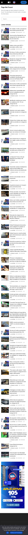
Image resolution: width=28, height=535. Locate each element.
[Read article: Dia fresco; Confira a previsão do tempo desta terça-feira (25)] (5, 54)
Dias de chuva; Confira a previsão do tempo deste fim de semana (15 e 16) (18, 426)
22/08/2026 (22, 105)
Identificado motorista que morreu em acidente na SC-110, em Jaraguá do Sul (18, 101)
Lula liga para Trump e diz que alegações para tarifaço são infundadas (17, 158)
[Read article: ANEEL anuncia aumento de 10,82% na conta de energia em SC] (5, 324)
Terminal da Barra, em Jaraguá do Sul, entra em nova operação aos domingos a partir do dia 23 (18, 287)
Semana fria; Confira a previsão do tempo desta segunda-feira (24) (18, 84)
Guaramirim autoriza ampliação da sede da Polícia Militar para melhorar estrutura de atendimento (18, 168)
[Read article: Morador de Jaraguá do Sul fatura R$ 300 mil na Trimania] (5, 61)
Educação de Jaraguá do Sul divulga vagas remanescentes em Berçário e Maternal (18, 216)
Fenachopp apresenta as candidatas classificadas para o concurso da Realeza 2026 (17, 77)
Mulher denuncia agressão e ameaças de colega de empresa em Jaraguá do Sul (17, 401)
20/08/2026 (22, 210)
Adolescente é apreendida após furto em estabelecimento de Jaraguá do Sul (17, 92)
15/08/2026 (19, 430)
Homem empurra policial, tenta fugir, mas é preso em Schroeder (18, 131)
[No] (26, 530)
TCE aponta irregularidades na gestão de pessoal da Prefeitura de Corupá (18, 338)
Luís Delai (13, 32)
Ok (7, 532)
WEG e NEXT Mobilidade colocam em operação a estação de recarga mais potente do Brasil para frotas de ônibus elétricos (18, 435)
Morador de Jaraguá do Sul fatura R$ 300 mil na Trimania (18, 59)
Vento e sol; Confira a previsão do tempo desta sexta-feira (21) (18, 200)
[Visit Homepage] (14, 2)
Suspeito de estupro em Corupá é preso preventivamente (18, 185)
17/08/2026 (22, 375)
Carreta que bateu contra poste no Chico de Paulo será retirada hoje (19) (18, 295)
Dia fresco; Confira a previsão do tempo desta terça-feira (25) (18, 53)
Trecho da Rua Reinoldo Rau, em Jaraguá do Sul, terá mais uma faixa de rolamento (18, 37)
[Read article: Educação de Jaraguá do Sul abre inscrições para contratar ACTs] (5, 150)
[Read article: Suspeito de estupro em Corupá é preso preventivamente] (5, 187)
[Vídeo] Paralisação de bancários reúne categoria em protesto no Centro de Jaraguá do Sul (18, 226)
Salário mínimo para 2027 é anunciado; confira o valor (16, 46)
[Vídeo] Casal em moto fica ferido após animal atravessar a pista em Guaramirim (18, 234)
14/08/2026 (22, 439)
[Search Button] (24, 18)
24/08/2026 (22, 62)
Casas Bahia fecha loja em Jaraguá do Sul (16, 445)
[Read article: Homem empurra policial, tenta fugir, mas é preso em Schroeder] (5, 132)
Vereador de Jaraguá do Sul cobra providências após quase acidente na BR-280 (18, 346)
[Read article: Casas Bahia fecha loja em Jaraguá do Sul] (5, 446)
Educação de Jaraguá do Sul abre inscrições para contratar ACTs (18, 149)
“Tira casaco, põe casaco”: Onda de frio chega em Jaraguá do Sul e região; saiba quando (18, 371)
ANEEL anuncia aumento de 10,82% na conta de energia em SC (17, 323)
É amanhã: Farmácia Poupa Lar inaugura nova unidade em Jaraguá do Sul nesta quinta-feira (18, 304)
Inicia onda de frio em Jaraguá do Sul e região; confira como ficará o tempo (18, 140)
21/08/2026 (22, 152)
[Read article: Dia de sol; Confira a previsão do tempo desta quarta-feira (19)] (5, 332)
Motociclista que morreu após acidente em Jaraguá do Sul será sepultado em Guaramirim (18, 381)
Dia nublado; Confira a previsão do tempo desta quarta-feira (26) (18, 29)
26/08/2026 (19, 32)
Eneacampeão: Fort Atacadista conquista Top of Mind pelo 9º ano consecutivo (18, 454)
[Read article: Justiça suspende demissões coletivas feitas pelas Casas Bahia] (5, 251)
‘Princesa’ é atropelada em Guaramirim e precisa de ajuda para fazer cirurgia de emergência (18, 259)
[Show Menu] (2, 2)
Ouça (23, 2)
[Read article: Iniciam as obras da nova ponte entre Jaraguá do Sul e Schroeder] (5, 69)
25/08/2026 (22, 40)
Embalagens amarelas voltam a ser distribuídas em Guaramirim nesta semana (17, 391)
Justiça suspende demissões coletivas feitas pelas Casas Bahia (18, 250)
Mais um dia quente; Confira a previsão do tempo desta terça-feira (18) (17, 363)
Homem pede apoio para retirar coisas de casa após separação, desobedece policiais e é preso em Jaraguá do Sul (18, 410)
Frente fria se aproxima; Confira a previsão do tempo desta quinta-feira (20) (18, 243)
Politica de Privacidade (16, 532)
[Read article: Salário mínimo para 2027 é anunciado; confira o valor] (5, 47)
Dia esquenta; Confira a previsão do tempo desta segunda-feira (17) (18, 418)
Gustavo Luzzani (14, 40)
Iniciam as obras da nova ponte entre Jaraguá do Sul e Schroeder (18, 68)
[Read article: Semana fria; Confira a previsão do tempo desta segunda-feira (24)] (5, 85)
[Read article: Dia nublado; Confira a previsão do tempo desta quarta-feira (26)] (5, 30)
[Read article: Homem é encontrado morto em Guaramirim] (5, 178)
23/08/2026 (22, 95)
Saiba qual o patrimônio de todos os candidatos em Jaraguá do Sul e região (18, 355)
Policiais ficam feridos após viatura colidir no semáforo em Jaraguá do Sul (18, 121)
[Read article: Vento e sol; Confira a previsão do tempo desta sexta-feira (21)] (5, 202)
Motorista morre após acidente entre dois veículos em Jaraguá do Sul (18, 111)
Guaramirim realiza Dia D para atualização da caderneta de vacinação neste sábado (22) (17, 267)
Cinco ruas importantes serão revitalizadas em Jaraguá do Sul (17, 207)
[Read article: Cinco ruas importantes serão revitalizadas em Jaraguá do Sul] (5, 208)
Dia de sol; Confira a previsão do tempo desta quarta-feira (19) (17, 331)
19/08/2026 (22, 253)
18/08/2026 (19, 342)
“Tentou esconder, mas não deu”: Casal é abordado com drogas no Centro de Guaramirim (18, 193)
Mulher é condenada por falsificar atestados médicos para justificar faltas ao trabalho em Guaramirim (18, 277)
